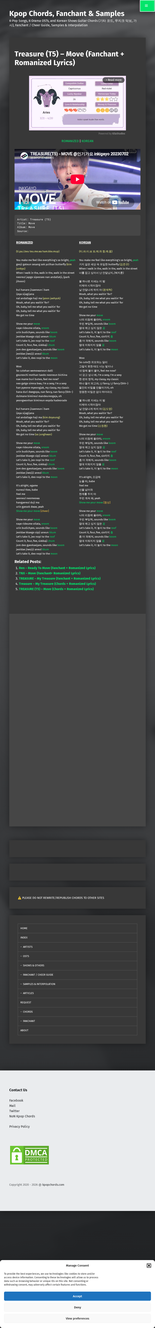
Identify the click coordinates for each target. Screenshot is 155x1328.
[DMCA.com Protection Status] (29, 1155)
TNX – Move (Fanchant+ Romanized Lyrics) (49, 573)
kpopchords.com (53, 1184)
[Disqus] (77, 770)
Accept (77, 1296)
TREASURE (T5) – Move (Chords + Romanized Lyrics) (56, 589)
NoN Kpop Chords (22, 1116)
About (24, 1030)
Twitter (14, 1111)
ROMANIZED (70, 141)
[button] (149, 1266)
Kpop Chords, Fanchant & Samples (67, 13)
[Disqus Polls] (77, 664)
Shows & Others (33, 965)
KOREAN (87, 141)
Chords (28, 1011)
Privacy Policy (19, 1126)
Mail (12, 1106)
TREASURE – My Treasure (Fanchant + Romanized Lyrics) (60, 578)
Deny (77, 1307)
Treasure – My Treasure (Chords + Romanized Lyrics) (57, 584)
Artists (27, 946)
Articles (28, 993)
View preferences (77, 1318)
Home (23, 928)
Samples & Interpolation (39, 984)
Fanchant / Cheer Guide (38, 974)
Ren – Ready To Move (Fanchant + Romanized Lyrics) (57, 568)
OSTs (26, 956)
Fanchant (29, 1021)
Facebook (16, 1100)
